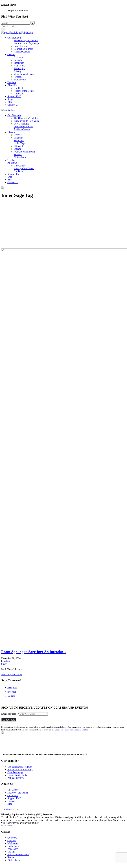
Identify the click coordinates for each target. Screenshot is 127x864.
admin (7, 661)
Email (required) (10, 713)
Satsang (11, 851)
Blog (9, 804)
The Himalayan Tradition (19, 766)
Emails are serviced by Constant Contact (71, 730)
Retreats (11, 857)
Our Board (12, 795)
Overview (12, 837)
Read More (6, 825)
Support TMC (14, 798)
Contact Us (12, 801)
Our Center (12, 790)
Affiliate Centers (15, 778)
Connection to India (17, 775)
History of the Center (17, 792)
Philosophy (12, 849)
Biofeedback (13, 860)
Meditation (12, 843)
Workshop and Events (18, 854)
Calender (11, 840)
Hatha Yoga (13, 846)
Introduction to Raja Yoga (20, 769)
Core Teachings (15, 772)
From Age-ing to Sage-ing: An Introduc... (33, 652)
